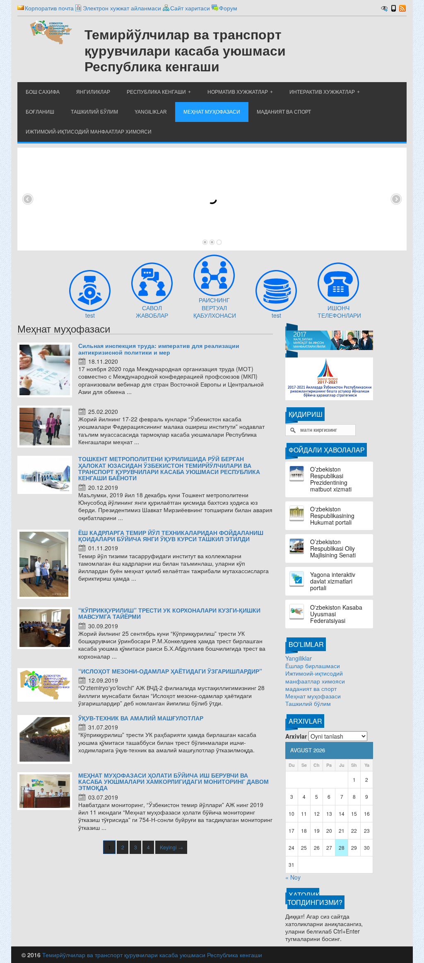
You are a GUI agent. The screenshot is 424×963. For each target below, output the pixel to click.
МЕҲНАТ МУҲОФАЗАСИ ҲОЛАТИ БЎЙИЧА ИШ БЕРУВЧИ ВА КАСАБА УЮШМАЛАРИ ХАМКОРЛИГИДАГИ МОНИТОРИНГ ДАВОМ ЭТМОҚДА (173, 781)
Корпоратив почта (49, 8)
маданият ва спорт (311, 688)
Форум (228, 8)
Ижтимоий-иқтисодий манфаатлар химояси (315, 677)
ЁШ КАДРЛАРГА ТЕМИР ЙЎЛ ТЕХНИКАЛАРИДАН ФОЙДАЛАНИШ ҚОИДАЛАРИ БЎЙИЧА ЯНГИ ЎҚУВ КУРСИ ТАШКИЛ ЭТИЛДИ (170, 535)
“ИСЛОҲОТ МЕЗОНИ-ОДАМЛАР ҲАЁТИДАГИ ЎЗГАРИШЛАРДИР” (170, 671)
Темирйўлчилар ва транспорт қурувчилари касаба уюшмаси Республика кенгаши (152, 955)
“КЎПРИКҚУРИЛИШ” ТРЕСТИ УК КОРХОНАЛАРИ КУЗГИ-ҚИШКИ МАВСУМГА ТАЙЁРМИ (169, 613)
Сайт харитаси (190, 8)
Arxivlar (296, 736)
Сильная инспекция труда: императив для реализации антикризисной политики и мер (158, 348)
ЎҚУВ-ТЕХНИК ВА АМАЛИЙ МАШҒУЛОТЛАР (140, 718)
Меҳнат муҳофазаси (313, 696)
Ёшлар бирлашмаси (312, 665)
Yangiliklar (298, 658)
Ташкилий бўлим (308, 703)
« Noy (293, 877)
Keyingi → (171, 847)
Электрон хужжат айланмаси (122, 8)
